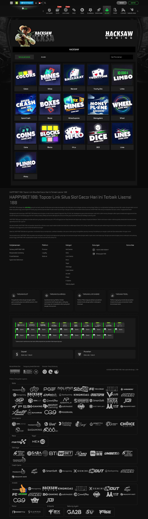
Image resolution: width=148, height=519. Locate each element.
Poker (115, 13)
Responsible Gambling (16, 253)
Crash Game (98, 13)
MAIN (27, 71)
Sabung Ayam (132, 13)
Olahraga (90, 13)
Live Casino (65, 13)
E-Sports (123, 13)
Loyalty (44, 253)
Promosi (44, 249)
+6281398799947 (102, 250)
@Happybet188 (101, 254)
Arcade (107, 13)
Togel (82, 13)
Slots (57, 13)
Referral (44, 256)
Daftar (133, 3)
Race (74, 13)
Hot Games (49, 13)
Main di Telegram (27, 3)
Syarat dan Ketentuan (16, 260)
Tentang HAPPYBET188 (16, 249)
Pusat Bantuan (14, 256)
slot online (28, 207)
